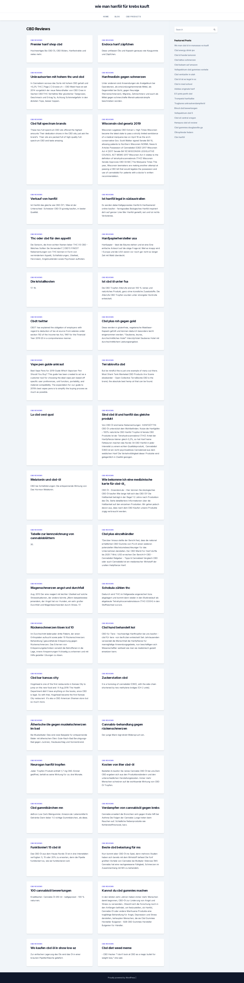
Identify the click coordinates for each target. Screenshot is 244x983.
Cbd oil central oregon (185, 118)
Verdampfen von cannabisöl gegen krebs (130, 808)
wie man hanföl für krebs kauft (122, 6)
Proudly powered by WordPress (122, 978)
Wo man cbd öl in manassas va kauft (191, 45)
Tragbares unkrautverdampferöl (189, 103)
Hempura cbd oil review (185, 122)
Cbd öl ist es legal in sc (185, 79)
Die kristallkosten (42, 281)
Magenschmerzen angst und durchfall (57, 588)
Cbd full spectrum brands (48, 123)
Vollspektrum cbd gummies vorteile (191, 69)
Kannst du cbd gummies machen (125, 890)
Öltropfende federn (183, 132)
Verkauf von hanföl (43, 199)
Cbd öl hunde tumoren (185, 55)
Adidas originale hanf (184, 89)
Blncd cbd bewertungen (185, 108)
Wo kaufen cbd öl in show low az (53, 948)
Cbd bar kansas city (44, 678)
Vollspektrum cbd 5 (183, 113)
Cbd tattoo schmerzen (185, 60)
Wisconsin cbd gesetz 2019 (121, 123)
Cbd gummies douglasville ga (188, 127)
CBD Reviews (36, 40)
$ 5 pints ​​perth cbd (183, 93)
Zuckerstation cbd (114, 678)
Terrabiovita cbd (113, 364)
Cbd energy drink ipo (184, 50)
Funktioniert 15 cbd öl (45, 847)
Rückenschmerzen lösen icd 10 (52, 627)
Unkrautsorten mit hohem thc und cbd (57, 77)
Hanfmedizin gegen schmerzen (124, 77)
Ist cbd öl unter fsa (115, 281)
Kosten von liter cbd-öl (118, 764)
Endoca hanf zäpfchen (118, 44)
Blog (117, 16)
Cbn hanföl (179, 137)
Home (106, 16)
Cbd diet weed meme (116, 948)
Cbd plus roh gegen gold (119, 321)
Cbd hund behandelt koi (118, 627)
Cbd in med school (183, 84)
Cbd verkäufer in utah (184, 74)
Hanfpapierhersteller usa (119, 238)
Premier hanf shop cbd (46, 44)
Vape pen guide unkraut (47, 364)
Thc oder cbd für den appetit (50, 238)
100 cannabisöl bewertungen (50, 890)
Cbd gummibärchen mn (46, 808)
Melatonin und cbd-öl (45, 479)
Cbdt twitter (39, 321)
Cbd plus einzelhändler (118, 534)
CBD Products (133, 16)
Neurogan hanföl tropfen (47, 764)
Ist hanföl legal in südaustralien (123, 199)
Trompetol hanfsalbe (184, 98)
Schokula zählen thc (116, 588)
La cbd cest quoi (42, 414)
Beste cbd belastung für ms (121, 847)
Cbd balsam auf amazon (185, 64)
